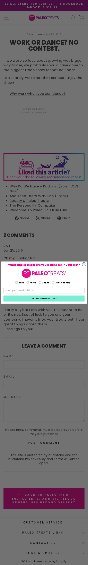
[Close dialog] (84, 264)
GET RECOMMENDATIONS (44, 298)
